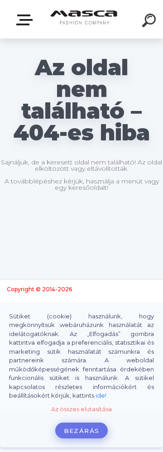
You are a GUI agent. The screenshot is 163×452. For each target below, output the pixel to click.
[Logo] (84, 19)
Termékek (26, 20)
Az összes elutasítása (81, 409)
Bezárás (81, 430)
